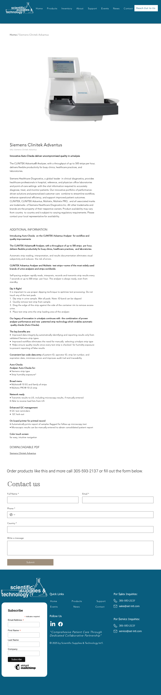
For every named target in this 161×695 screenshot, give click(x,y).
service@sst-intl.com (130, 631)
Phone (11, 508)
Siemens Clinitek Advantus (23, 453)
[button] (52, 8)
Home (13, 34)
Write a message (15, 538)
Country (12, 523)
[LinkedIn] (53, 624)
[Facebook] (60, 624)
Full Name (13, 493)
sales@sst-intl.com (129, 606)
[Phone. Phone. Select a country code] (12, 515)
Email (85, 493)
